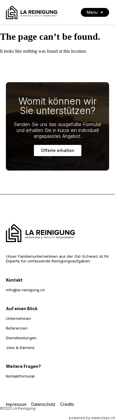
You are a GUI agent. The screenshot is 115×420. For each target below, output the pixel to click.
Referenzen (16, 328)
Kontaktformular (20, 376)
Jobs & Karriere (20, 347)
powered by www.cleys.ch (92, 418)
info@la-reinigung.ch (25, 289)
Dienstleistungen (21, 337)
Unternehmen (18, 318)
